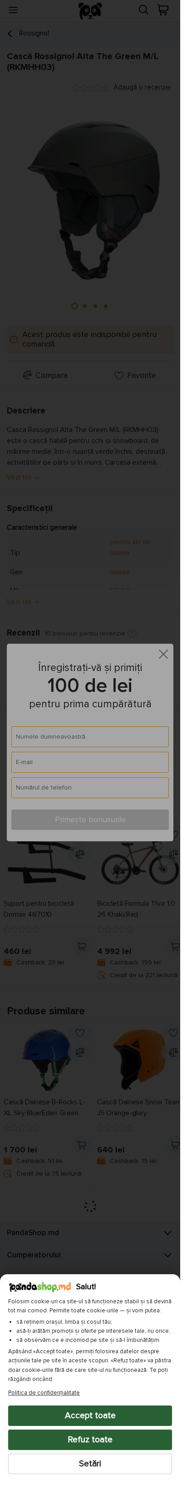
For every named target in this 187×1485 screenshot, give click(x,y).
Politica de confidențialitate (44, 1392)
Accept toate (90, 1415)
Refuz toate (90, 1439)
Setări (90, 1463)
